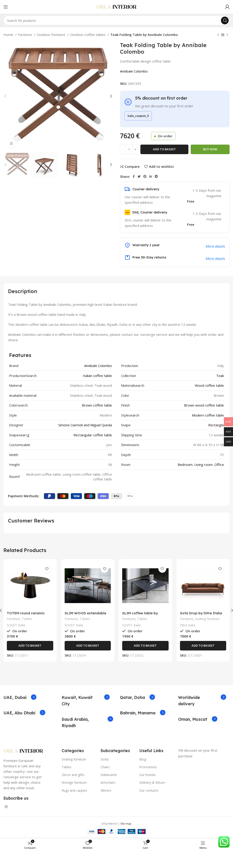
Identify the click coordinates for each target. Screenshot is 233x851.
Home (8, 34)
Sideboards (109, 775)
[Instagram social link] (6, 807)
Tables (27, 619)
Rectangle (216, 425)
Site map (126, 824)
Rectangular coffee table (92, 435)
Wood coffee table (209, 385)
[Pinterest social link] (145, 176)
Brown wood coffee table (204, 405)
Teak (220, 375)
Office (219, 464)
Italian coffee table (97, 375)
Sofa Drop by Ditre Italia (201, 613)
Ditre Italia (187, 625)
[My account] (227, 6)
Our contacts (148, 790)
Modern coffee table (208, 415)
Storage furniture (74, 782)
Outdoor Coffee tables (88, 34)
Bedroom (185, 464)
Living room (203, 464)
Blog (142, 759)
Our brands (147, 775)
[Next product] (227, 35)
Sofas (105, 759)
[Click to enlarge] (11, 143)
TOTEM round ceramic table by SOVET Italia (26, 615)
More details (215, 258)
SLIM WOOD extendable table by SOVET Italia (85, 615)
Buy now (210, 149)
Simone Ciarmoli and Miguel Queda (85, 425)
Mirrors (106, 790)
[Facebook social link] (133, 176)
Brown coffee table (97, 405)
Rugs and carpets (74, 790)
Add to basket (164, 149)
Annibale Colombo (134, 71)
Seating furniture (207, 619)
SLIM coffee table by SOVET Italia (140, 615)
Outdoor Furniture (51, 34)
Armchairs (108, 782)
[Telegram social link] (156, 176)
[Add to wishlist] (47, 569)
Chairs (105, 767)
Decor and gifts (73, 775)
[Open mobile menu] (5, 6)
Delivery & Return (152, 782)
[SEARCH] (225, 20)
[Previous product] (218, 35)
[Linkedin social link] (150, 176)
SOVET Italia (16, 625)
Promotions (148, 767)
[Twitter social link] (139, 176)
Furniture (25, 34)
